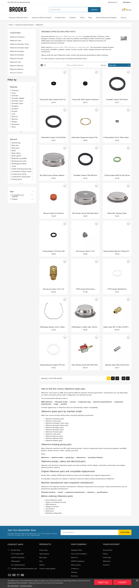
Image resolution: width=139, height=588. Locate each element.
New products (44, 554)
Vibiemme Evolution (17, 55)
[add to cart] (51, 83)
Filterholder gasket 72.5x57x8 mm (53, 137)
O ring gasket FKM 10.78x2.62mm (117, 175)
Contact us (75, 568)
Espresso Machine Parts (78, 58)
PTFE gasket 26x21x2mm (85, 289)
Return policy (76, 565)
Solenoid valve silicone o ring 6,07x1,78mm (119, 251)
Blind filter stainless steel (117, 213)
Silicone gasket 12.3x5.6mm (53, 213)
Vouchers (106, 565)
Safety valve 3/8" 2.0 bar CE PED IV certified (119, 327)
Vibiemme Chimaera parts (55, 419)
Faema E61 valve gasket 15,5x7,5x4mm (54, 99)
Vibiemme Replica (16, 73)
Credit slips (107, 557)
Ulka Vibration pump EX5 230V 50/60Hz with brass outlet (92, 365)
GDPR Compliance (78, 561)
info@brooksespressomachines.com (24, 568)
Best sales (119, 65)
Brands (42, 565)
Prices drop (43, 550)
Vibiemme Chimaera (17, 37)
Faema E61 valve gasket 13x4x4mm (85, 99)
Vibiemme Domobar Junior (19, 44)
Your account (111, 544)
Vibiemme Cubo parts (53, 421)
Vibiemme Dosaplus (17, 51)
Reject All (103, 582)
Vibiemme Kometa (16, 58)
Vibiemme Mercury (16, 65)
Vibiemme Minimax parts (54, 438)
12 (123, 378)
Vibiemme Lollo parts (53, 434)
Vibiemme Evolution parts (55, 429)
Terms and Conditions (79, 554)
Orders (105, 554)
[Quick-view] (56, 83)
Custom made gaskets (47, 568)
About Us (74, 557)
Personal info (107, 550)
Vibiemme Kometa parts (54, 432)
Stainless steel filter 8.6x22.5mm (117, 365)
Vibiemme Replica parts (54, 440)
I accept (122, 582)
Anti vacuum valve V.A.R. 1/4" (53, 289)
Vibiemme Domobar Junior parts (57, 423)
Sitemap (74, 572)
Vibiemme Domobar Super (19, 48)
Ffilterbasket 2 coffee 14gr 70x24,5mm (86, 327)
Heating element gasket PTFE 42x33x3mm (55, 365)
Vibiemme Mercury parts (54, 436)
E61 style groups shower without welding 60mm (57, 175)
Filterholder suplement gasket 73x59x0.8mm (88, 137)
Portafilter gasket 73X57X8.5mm (85, 175)
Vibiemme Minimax (16, 69)
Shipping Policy (76, 550)
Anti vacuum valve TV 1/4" (85, 251)
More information (13, 586)
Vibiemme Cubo (15, 40)
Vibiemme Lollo (15, 62)
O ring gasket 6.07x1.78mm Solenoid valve (119, 137)
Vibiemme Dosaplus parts (55, 427)
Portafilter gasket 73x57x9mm (117, 99)
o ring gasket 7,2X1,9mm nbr (53, 251)
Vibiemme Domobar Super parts (57, 425)
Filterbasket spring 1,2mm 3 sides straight (55, 327)
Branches (74, 576)
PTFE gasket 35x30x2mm (117, 289)
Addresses (107, 561)
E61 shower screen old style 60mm (85, 213)
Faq (40, 561)
